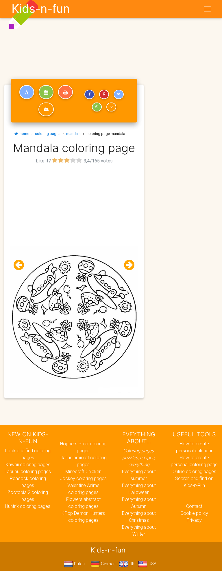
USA (151, 563)
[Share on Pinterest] (104, 94)
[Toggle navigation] (207, 8)
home (23, 133)
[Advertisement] (74, 205)
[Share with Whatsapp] (97, 107)
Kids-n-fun (41, 8)
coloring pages (47, 133)
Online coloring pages (194, 471)
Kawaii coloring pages (27, 464)
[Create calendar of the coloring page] (46, 92)
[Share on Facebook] (89, 94)
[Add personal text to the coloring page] (26, 92)
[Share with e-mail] (111, 107)
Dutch (79, 563)
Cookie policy (194, 513)
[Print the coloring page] (65, 92)
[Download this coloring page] (46, 109)
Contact (194, 506)
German (108, 563)
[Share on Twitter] (118, 94)
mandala (73, 133)
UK (131, 563)
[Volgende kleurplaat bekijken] (126, 265)
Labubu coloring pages (28, 471)
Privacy (194, 520)
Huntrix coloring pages (27, 506)
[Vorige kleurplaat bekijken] (21, 265)
